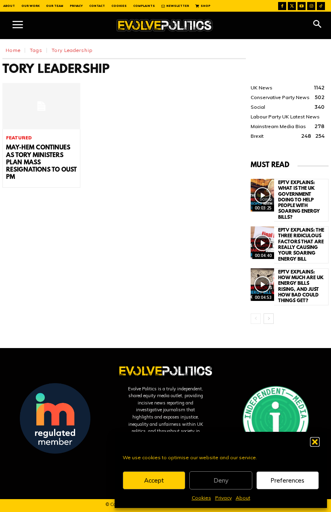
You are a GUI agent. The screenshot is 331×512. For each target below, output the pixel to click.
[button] (315, 442)
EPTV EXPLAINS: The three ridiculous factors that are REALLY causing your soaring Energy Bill (301, 245)
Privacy (223, 498)
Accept (154, 480)
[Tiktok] (321, 6)
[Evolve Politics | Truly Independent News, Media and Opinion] (164, 25)
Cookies (201, 498)
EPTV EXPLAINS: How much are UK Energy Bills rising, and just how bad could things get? (301, 286)
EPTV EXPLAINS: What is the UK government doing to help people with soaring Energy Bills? (299, 200)
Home (13, 50)
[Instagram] (311, 6)
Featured (19, 138)
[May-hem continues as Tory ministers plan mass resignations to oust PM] (41, 106)
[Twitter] (292, 6)
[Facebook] (282, 6)
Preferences (287, 480)
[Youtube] (301, 6)
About (243, 498)
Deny (221, 480)
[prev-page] (256, 318)
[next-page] (269, 318)
